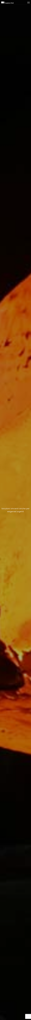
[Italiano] (7, 2)
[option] (15, 510)
